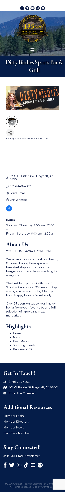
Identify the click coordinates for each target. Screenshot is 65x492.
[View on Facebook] (9, 210)
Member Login (13, 416)
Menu (17, 337)
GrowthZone (48, 486)
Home (17, 333)
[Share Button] (10, 132)
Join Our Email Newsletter (21, 456)
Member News (13, 427)
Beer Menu (21, 341)
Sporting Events (24, 345)
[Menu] (32, 50)
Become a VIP (22, 349)
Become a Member (16, 433)
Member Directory (16, 421)
